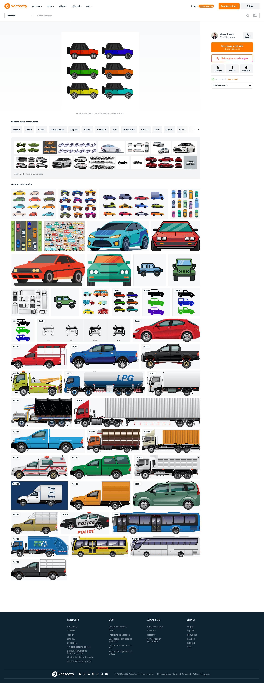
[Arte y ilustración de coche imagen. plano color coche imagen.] (118, 236)
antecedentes (57, 129)
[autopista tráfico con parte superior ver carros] (26, 236)
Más (88, 6)
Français (191, 642)
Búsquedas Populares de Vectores (120, 639)
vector (29, 129)
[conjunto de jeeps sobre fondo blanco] (126, 302)
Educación (72, 642)
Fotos (49, 6)
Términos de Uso (164, 674)
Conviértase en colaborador (154, 639)
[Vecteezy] (15, 6)
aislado (87, 129)
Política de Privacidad (182, 674)
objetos (74, 129)
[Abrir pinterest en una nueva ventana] (93, 674)
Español (191, 630)
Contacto (151, 630)
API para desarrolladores (78, 646)
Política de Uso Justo (201, 674)
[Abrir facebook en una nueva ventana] (80, 674)
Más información (221, 85)
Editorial (76, 6)
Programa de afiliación (119, 634)
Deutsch (191, 638)
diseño (16, 129)
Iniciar (250, 6)
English (190, 626)
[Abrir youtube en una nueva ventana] (106, 674)
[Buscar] (247, 15)
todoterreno (129, 129)
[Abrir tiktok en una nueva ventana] (97, 674)
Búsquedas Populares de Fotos (120, 646)
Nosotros (151, 634)
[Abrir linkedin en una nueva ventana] (89, 674)
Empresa (71, 638)
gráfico (41, 129)
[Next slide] (195, 129)
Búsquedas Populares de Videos (120, 652)
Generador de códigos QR (79, 661)
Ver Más (190, 162)
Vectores (36, 6)
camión (169, 129)
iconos (182, 129)
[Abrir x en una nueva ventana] (102, 674)
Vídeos (62, 6)
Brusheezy (72, 626)
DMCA (112, 630)
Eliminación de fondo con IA (80, 657)
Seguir (248, 37)
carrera (144, 129)
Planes (194, 6)
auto (115, 129)
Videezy (70, 634)
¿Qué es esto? (232, 79)
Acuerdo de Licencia (118, 626)
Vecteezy (71, 630)
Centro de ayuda (155, 626)
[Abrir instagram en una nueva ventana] (84, 674)
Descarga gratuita (232, 47)
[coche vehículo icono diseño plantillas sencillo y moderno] (149, 270)
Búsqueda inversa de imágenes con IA (77, 651)
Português (192, 634)
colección (101, 129)
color (157, 129)
